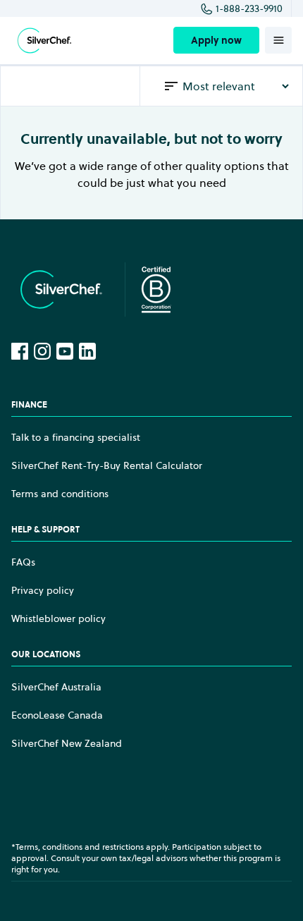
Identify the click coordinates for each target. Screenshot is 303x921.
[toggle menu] (278, 40)
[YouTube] (64, 351)
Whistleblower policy (58, 618)
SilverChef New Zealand (66, 743)
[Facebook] (19, 351)
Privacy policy (42, 590)
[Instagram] (42, 351)
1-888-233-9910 (249, 8)
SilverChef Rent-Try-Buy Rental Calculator (106, 465)
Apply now (216, 40)
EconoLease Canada (57, 715)
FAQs (23, 562)
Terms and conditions (60, 494)
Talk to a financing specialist (75, 437)
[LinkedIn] (87, 351)
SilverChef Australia (56, 687)
